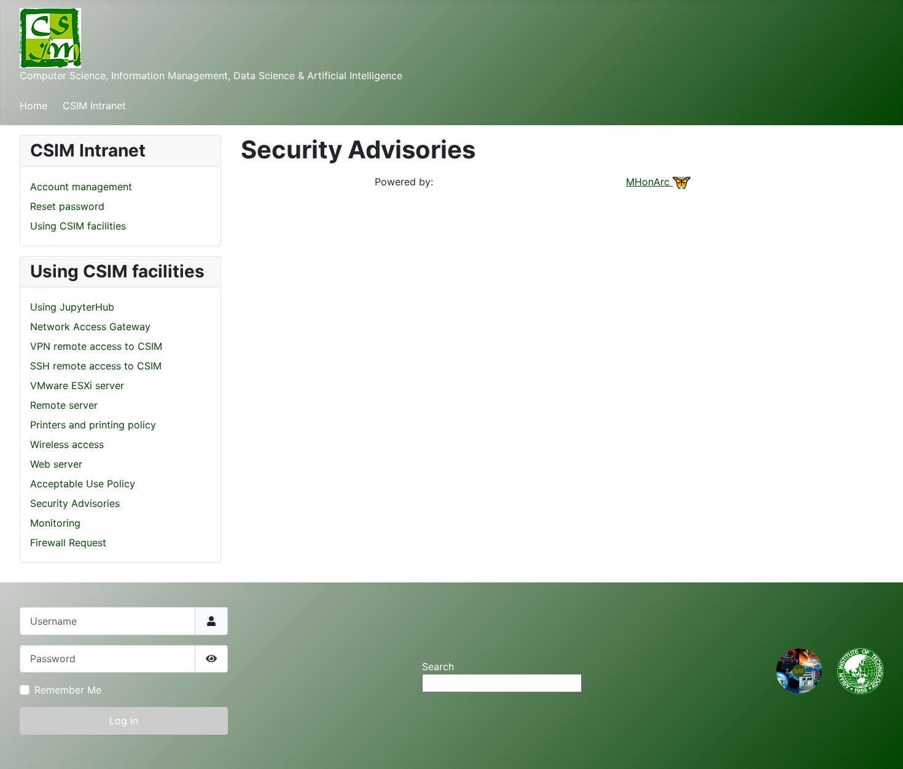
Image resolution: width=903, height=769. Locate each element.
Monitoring (55, 523)
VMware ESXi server (77, 385)
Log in (123, 720)
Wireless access (67, 444)
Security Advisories (75, 503)
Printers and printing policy (93, 425)
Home (33, 105)
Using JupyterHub (72, 307)
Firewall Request (68, 542)
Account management (81, 186)
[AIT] (860, 670)
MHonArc (649, 182)
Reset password (67, 206)
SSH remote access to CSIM (96, 366)
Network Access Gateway (90, 326)
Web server (56, 464)
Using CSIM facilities (78, 226)
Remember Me (67, 690)
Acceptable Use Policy (82, 483)
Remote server (64, 405)
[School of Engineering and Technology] (799, 670)
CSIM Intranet (94, 105)
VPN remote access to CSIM (96, 346)
